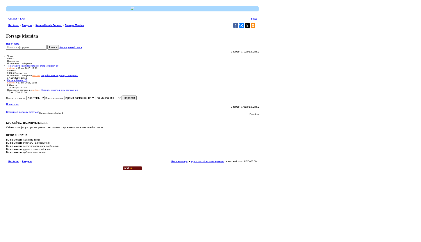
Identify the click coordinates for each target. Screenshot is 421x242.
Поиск (53, 47)
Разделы (27, 161)
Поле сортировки (54, 98)
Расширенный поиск (70, 47)
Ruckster (13, 161)
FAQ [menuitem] (22, 18)
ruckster (11, 68)
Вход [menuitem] (254, 18)
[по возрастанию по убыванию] (108, 98)
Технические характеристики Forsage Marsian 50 (33, 66)
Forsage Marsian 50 (17, 80)
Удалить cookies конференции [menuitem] (207, 161)
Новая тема (12, 43)
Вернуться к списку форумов (22, 112)
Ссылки (12, 18)
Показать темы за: (16, 98)
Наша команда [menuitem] (179, 161)
